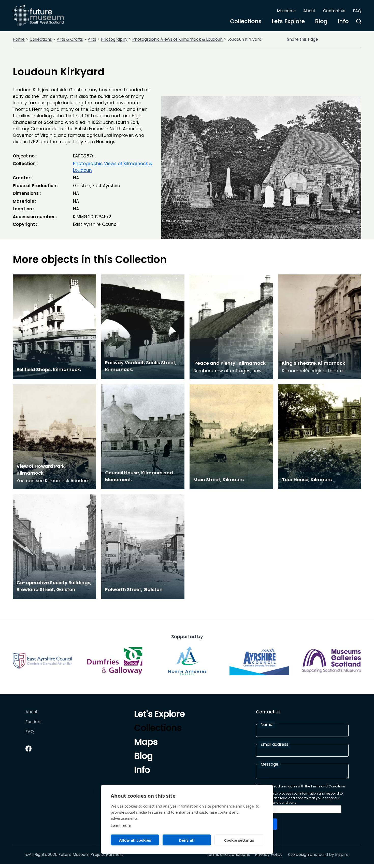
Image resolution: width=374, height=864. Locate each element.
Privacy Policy (268, 855)
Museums (286, 11)
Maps (146, 742)
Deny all (187, 840)
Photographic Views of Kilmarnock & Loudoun (177, 39)
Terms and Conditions (228, 855)
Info (343, 21)
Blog (321, 21)
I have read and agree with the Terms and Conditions (304, 786)
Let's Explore (159, 714)
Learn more (121, 825)
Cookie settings (239, 840)
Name (266, 724)
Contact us (334, 11)
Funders (33, 722)
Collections (246, 21)
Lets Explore (288, 21)
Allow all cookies (135, 840)
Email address (274, 744)
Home (19, 39)
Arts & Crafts (70, 39)
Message (269, 764)
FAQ (357, 11)
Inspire (342, 854)
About (309, 11)
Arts (92, 39)
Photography (114, 39)
